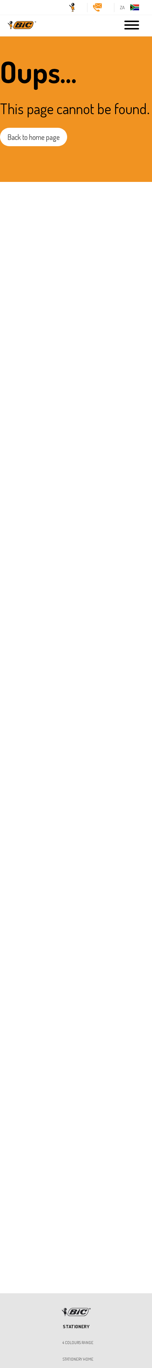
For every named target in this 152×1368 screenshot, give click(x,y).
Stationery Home (78, 1359)
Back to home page (33, 137)
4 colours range (77, 1342)
